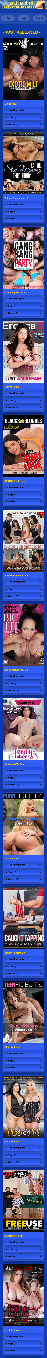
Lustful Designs (12, 1330)
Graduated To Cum (14, 764)
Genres (39, 18)
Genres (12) (13, 879)
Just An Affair (11, 387)
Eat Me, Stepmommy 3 (16, 198)
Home (24, 18)
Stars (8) (12, 212)
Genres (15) (13, 973)
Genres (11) (13, 785)
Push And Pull (12, 1141)
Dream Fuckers (12, 858)
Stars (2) (12, 117)
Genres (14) (13, 219)
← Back (8, 18)
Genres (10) (13, 407)
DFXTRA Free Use (14, 1236)
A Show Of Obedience (16, 575)
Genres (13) (13, 1256)
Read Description (17, 110)
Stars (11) (12, 1249)
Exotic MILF (10, 104)
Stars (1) (12, 778)
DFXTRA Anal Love (14, 481)
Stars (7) (12, 306)
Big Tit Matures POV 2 (16, 670)
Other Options (12, 1047)
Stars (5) (12, 495)
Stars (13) (12, 589)
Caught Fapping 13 (14, 953)
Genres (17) (13, 313)
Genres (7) (13, 124)
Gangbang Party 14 (14, 292)
